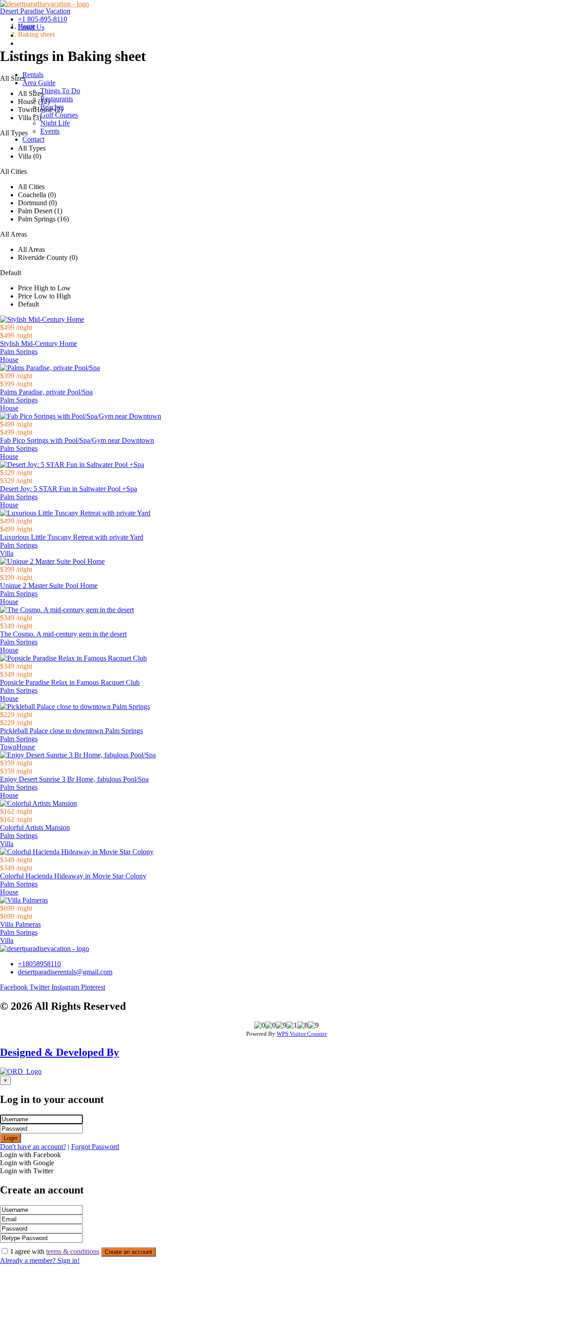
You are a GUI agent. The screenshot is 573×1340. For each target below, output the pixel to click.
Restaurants (56, 99)
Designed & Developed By (59, 1052)
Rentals (32, 74)
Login (10, 1138)
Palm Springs (19, 351)
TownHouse (17, 747)
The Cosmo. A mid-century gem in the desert (63, 634)
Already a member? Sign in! (40, 1260)
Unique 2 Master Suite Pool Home (49, 585)
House (9, 359)
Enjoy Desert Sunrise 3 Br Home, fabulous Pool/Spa (74, 779)
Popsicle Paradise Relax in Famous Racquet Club (70, 682)
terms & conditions (72, 1251)
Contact (33, 139)
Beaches (52, 107)
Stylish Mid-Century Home (38, 343)
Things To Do (60, 91)
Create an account (128, 1252)
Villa (6, 553)
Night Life (55, 123)
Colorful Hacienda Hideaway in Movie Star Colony (73, 876)
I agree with (55, 1251)
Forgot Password (95, 1146)
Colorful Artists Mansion (35, 827)
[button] (295, 83)
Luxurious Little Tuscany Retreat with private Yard (71, 537)
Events (50, 131)
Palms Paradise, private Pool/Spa (46, 392)
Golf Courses (59, 115)
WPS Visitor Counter (302, 1033)
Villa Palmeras (20, 924)
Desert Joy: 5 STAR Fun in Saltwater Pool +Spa (68, 489)
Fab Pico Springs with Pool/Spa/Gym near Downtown (77, 440)
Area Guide (39, 82)
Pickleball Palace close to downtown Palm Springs (71, 731)
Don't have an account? (33, 1146)
